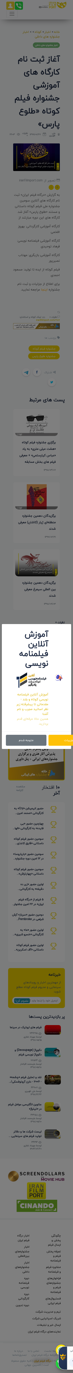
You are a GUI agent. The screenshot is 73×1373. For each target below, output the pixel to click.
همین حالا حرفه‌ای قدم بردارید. (32, 721)
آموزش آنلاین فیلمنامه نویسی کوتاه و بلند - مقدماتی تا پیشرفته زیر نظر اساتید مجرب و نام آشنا (32, 704)
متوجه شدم (26, 740)
